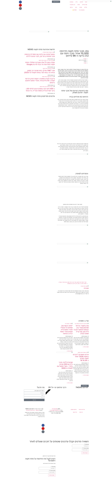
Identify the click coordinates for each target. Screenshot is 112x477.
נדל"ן (76, 2)
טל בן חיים (75, 283)
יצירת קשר (75, 412)
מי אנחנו (81, 412)
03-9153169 (54, 408)
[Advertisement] (73, 21)
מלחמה (81, 2)
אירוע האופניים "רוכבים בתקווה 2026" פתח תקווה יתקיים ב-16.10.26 (81, 357)
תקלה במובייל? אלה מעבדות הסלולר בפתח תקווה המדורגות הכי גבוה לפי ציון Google (40, 63)
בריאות (71, 7)
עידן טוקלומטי (70, 283)
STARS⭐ (74, 10)
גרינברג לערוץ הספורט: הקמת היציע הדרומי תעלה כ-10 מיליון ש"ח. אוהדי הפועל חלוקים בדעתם (40, 81)
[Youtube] (20, 5)
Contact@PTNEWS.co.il (55, 410)
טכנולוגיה (71, 2)
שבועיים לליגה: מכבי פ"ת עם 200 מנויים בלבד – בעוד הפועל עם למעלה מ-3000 (65, 365)
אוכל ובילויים (84, 4)
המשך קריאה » (86, 346)
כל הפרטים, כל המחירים (58, 400)
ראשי (86, 2)
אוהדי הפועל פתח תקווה (81, 282)
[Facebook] (20, 2)
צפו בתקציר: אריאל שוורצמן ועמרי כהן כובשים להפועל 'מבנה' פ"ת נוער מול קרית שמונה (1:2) (81, 330)
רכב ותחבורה (72, 4)
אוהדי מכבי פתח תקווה (71, 282)
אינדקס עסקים (73, 409)
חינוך (76, 7)
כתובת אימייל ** (85, 448)
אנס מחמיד (64, 282)
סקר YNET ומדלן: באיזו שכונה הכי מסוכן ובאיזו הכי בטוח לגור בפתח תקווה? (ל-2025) (39, 71)
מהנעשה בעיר (81, 10)
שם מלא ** (86, 444)
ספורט (80, 7)
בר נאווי (79, 283)
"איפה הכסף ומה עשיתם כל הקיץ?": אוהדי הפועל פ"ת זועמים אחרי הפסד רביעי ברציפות (66, 330)
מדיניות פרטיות (82, 409)
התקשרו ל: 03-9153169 (80, 400)
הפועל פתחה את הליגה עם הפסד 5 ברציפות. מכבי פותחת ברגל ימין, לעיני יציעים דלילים (39, 55)
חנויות (78, 4)
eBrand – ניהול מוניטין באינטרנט (32, 410)
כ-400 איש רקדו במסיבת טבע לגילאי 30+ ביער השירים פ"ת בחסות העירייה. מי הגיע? (40, 90)
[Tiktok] (20, 8)
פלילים (85, 7)
